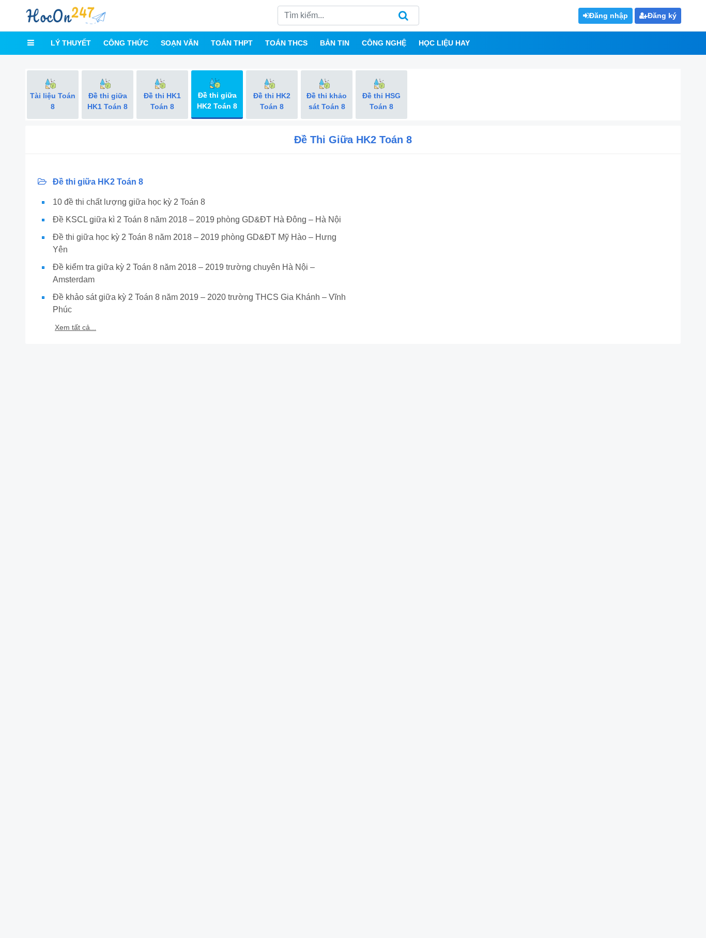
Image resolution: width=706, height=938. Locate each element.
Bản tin (334, 43)
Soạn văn (179, 43)
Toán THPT (232, 43)
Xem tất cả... (75, 327)
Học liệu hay (444, 43)
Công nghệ (384, 43)
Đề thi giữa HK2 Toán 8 (97, 181)
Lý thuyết (71, 43)
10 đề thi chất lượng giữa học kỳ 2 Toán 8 (129, 202)
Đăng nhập (608, 15)
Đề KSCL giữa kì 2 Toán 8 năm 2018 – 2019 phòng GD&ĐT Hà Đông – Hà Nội (197, 219)
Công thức (125, 43)
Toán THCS (286, 43)
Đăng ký (662, 15)
